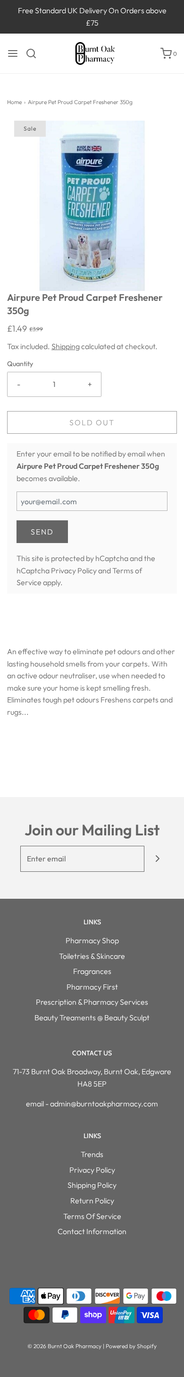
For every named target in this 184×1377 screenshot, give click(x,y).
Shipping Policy (92, 1185)
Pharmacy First (92, 986)
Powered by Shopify (131, 1346)
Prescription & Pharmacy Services (92, 1002)
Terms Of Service (92, 1216)
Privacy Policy (74, 570)
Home (14, 101)
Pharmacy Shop (92, 940)
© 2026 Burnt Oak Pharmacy (64, 1346)
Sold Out (92, 422)
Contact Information (92, 1231)
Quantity (20, 364)
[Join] (157, 859)
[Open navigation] (12, 53)
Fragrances (92, 971)
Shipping (65, 346)
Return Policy (92, 1200)
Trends (92, 1154)
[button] (92, 206)
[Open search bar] (34, 53)
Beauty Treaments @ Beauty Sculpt (92, 1017)
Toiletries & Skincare (92, 956)
